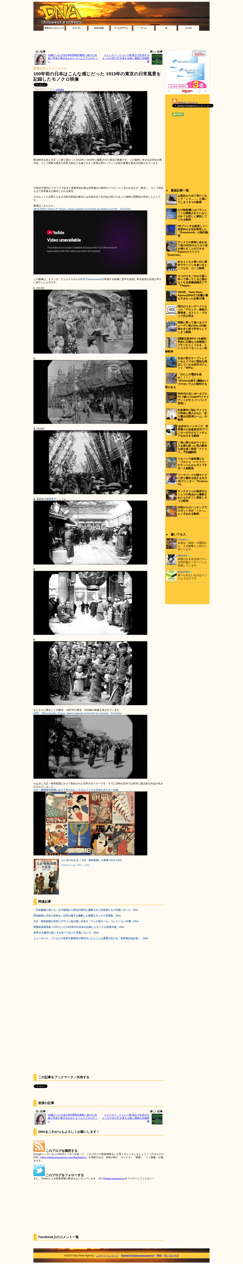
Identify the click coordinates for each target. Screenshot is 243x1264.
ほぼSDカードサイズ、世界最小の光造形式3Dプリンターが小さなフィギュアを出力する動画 (193, 431)
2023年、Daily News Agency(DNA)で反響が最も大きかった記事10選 (193, 295)
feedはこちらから (188, 102)
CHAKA (182, 539)
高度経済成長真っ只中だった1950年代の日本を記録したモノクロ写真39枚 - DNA (78, 927)
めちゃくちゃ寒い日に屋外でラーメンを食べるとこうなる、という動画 (192, 265)
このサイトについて (107, 1255)
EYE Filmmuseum (91, 279)
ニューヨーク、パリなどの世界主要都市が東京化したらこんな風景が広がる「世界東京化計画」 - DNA (90, 938)
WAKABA (184, 571)
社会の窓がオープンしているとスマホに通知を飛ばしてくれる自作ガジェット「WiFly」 (192, 363)
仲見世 (50, 499)
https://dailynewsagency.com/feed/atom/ (63, 1157)
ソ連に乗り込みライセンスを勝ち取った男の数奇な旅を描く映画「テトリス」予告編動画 (192, 447)
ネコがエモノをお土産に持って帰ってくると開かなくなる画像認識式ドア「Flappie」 (192, 280)
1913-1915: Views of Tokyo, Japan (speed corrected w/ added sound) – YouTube (82, 208)
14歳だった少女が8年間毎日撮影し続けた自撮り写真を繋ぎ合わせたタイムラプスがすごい (73, 58)
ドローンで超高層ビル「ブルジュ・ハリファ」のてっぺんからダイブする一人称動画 (192, 463)
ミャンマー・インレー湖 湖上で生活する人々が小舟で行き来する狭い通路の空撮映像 (125, 58)
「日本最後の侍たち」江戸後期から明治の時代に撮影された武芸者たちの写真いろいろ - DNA (85, 909)
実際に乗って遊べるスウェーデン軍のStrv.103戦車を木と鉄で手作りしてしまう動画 (192, 327)
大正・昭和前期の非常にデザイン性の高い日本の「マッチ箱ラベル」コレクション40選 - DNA (86, 921)
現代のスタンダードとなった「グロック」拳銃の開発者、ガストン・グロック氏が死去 (192, 311)
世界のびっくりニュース (50, 68)
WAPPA (182, 555)
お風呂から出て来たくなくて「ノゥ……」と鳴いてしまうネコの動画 (192, 199)
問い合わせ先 (171, 1255)
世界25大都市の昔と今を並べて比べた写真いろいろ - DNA (66, 932)
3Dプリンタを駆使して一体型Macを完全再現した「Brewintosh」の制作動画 (193, 230)
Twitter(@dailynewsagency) (137, 1255)
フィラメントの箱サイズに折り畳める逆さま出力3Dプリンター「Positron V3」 (193, 479)
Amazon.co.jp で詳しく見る (75, 865)
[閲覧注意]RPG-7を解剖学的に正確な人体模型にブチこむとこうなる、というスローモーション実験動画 (186, 345)
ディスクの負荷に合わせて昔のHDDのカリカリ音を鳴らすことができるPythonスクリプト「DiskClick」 (186, 248)
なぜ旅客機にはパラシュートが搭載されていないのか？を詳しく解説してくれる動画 (192, 214)
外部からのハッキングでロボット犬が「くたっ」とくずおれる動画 (192, 510)
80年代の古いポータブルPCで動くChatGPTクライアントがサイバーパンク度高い (193, 398)
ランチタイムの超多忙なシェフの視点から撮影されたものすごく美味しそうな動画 (192, 496)
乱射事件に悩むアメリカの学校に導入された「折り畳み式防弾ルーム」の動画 (192, 414)
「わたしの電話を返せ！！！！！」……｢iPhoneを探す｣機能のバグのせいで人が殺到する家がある (186, 381)
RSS (159, 1255)
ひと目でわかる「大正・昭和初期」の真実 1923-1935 (91, 860)
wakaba (60, 89)
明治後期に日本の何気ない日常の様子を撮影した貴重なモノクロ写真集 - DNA (77, 915)
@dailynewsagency (114, 1178)
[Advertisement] (121, 41)
